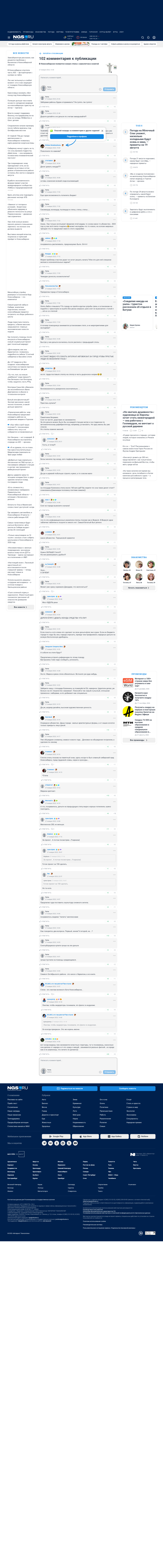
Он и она (103, 1100)
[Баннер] (80, 44)
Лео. (48, 874)
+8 (108, 510)
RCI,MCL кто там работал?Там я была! (58, 984)
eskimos (47, 238)
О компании (13, 1107)
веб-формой (47, 1221)
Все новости (21, 53)
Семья (102, 1126)
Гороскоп (93, 32)
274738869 (49, 161)
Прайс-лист (12, 1103)
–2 (114, 478)
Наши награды (14, 1111)
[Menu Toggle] (9, 37)
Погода (51, 32)
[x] (69, 1143)
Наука (75, 1119)
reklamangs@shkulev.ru (90, 1201)
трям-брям (51, 596)
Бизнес (45, 1103)
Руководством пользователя (93, 1209)
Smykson (50, 834)
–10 (114, 813)
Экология (130, 1111)
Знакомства (40, 32)
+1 (108, 107)
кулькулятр (51, 999)
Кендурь (48, 254)
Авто (44, 1100)
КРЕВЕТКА (49, 368)
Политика (104, 1107)
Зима (75, 1100)
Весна (44, 1107)
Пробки (82, 37)
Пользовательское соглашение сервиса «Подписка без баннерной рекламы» (109, 1228)
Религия (103, 1122)
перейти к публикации (53, 53)
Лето (75, 1111)
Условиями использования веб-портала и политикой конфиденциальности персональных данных (116, 1213)
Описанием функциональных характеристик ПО (99, 1211)
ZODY (122, 32)
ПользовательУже (51, 286)
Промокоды (28, 32)
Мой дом (76, 1115)
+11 (108, 829)
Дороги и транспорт (50, 1115)
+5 (108, 267)
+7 (108, 495)
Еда (43, 1119)
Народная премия (134, 1122)
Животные (46, 1122)
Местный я (49, 800)
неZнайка (48, 1039)
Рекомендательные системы (92, 1225)
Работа (103, 1115)
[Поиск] (142, 37)
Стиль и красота (133, 1103)
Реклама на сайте (15, 1100)
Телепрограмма (72, 32)
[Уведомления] (148, 37)
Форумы (59, 32)
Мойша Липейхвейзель (53, 145)
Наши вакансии (14, 1115)
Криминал (77, 1103)
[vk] (50, 1143)
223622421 (51, 439)
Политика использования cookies (94, 1221)
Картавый (48, 717)
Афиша (84, 32)
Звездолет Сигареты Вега (54, 646)
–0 (114, 107)
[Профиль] (154, 37)
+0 (108, 281)
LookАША (48, 532)
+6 (108, 764)
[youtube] (75, 1143)
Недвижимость (14, 32)
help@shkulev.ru (23, 1221)
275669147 (49, 785)
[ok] (56, 1143)
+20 (108, 1054)
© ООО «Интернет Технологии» (19, 1233)
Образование (78, 1126)
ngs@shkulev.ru (34, 1217)
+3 (108, 140)
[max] (62, 1143)
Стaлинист (48, 752)
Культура (76, 1107)
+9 (108, 622)
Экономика (131, 1115)
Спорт (128, 1100)
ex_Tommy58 (49, 564)
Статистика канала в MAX (18, 1126)
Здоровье (46, 1126)
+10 (108, 730)
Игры (115, 32)
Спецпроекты (132, 1119)
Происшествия (106, 1111)
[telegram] (44, 1143)
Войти (49, 89)
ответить (45, 107)
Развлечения (105, 1119)
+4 (108, 542)
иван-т (47, 500)
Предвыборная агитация (18, 1122)
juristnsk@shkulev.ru (62, 1219)
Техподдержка (14, 1119)
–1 (114, 171)
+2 (108, 121)
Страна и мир (132, 1107)
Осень (102, 1103)
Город (44, 1111)
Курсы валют (105, 32)
